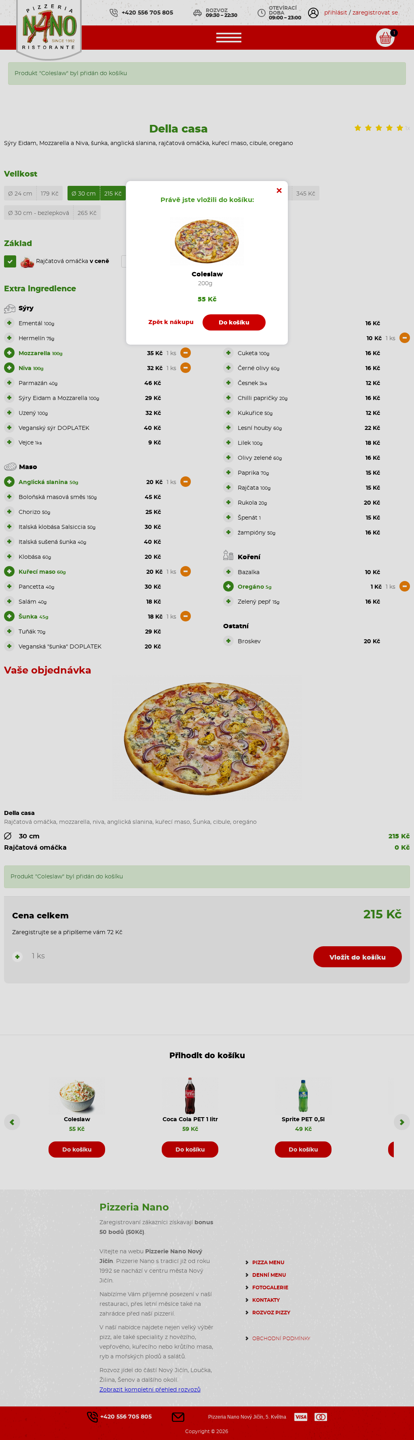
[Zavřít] (279, 190)
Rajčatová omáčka (71, 261)
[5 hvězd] (400, 128)
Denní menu (269, 1275)
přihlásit (335, 13)
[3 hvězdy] (379, 128)
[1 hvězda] (358, 128)
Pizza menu (268, 1262)
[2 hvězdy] (368, 128)
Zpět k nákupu (171, 322)
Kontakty (266, 1300)
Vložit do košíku (358, 957)
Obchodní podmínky (281, 1338)
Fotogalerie (270, 1287)
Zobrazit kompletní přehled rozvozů (150, 1390)
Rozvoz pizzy (271, 1312)
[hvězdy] (389, 128)
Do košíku (77, 1150)
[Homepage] (49, 29)
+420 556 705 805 (147, 13)
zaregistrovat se (375, 13)
